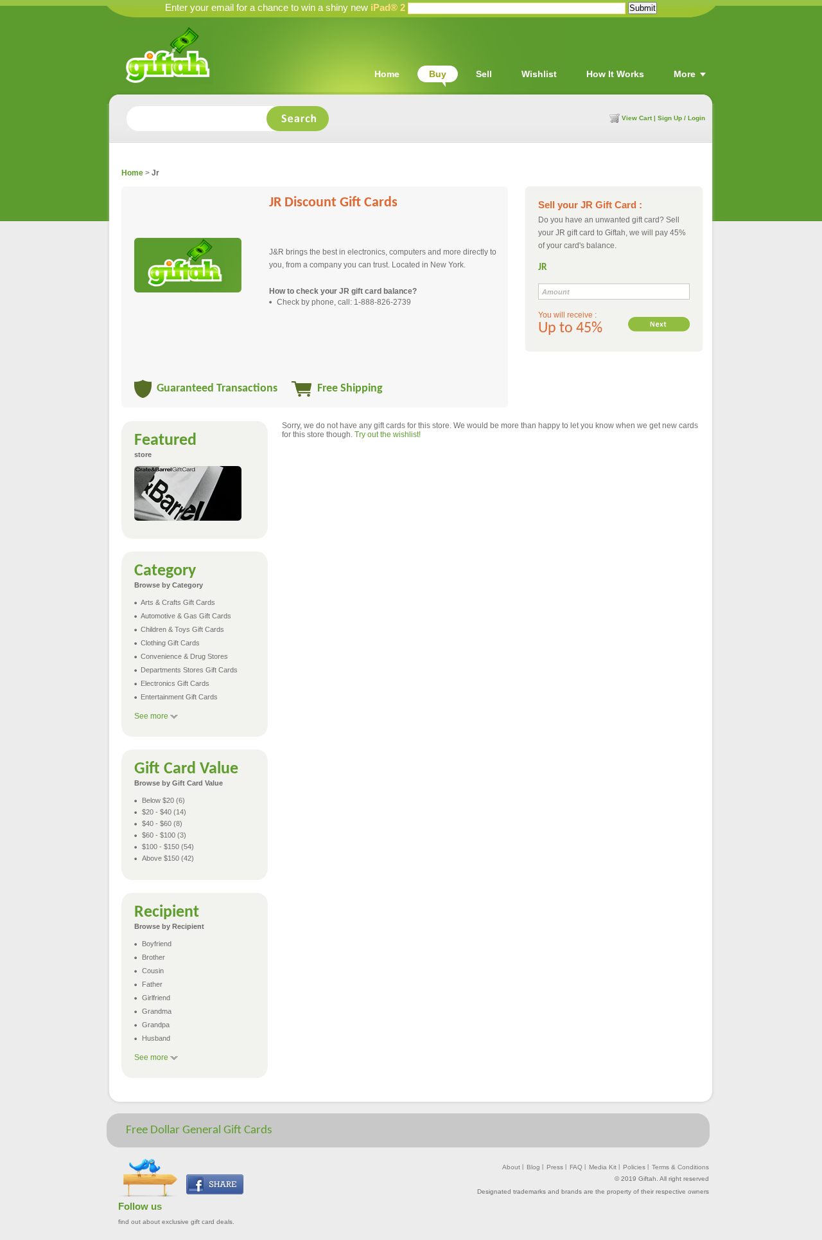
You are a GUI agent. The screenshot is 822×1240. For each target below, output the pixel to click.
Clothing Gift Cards (170, 643)
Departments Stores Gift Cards (189, 670)
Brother (153, 957)
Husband (156, 1038)
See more (151, 716)
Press (555, 1167)
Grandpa (156, 1025)
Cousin (153, 971)
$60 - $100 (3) (164, 835)
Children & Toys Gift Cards (182, 629)
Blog (533, 1167)
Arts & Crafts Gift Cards (178, 602)
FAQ (576, 1167)
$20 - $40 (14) (164, 812)
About (511, 1167)
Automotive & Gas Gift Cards (186, 616)
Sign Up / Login (681, 117)
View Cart (636, 117)
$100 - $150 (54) (168, 846)
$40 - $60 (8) (162, 823)
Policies (634, 1167)
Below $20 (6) (163, 800)
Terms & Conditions (680, 1167)
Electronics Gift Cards (175, 683)
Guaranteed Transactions (217, 388)
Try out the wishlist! (387, 434)
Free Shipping (350, 388)
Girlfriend (156, 998)
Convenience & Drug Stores (184, 656)
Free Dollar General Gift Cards (199, 1130)
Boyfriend (156, 944)
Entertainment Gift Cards (179, 697)
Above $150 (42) (168, 858)
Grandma (156, 1011)
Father (152, 984)
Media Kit (602, 1167)
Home (132, 172)
